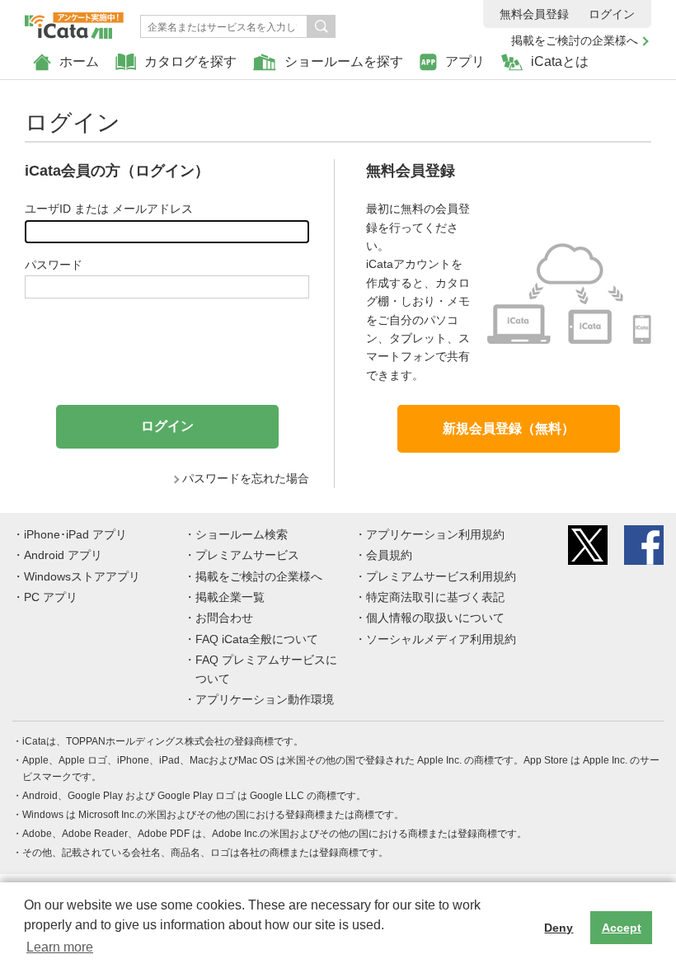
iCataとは (560, 61)
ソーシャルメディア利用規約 (441, 639)
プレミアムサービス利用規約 (441, 576)
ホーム (79, 61)
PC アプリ (50, 597)
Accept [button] (621, 927)
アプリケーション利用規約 (435, 534)
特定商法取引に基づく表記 (435, 597)
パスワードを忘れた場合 (245, 478)
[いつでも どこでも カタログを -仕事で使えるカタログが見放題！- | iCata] (74, 21)
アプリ (465, 61)
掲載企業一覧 (230, 597)
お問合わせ (224, 617)
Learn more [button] (59, 947)
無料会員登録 (534, 14)
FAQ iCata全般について (256, 639)
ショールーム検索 (241, 534)
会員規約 (389, 555)
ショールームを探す (343, 61)
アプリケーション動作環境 (264, 699)
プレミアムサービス (247, 555)
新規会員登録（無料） (509, 428)
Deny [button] (558, 927)
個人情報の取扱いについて (435, 617)
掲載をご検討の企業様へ (574, 40)
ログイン (612, 14)
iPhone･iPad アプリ (75, 534)
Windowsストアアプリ (82, 576)
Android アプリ (63, 555)
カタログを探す (190, 61)
